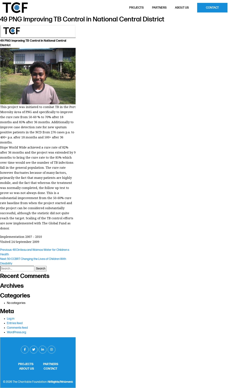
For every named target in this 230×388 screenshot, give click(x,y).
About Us (182, 7)
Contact (212, 7)
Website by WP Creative (60, 381)
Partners (159, 7)
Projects (136, 7)
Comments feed (17, 328)
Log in (10, 318)
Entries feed (15, 323)
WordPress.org (16, 332)
